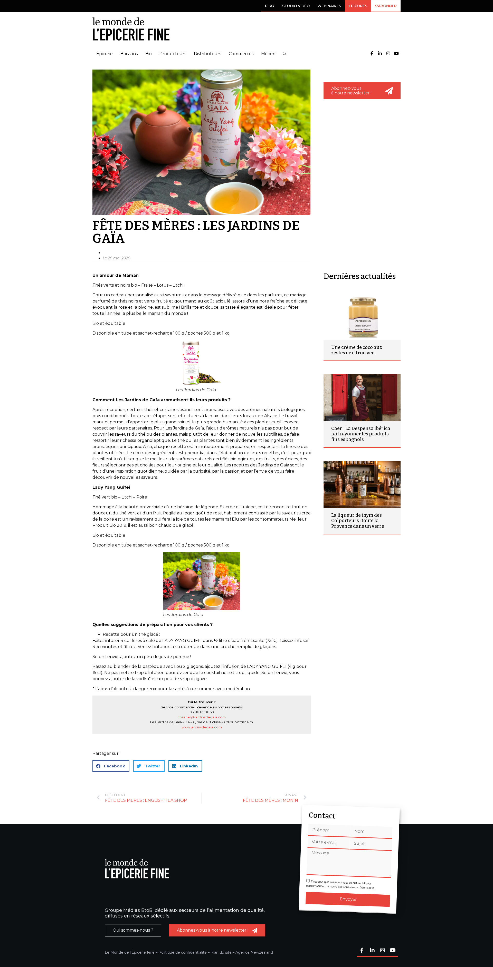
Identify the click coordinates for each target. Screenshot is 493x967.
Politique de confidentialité (182, 952)
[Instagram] (388, 54)
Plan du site (221, 952)
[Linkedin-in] (380, 54)
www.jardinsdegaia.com (202, 727)
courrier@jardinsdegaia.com (202, 717)
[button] (284, 54)
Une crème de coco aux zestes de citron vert (356, 350)
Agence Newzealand (254, 952)
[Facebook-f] (372, 54)
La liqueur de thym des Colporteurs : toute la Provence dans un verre (357, 520)
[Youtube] (396, 54)
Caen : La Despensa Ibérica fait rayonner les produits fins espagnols (360, 434)
